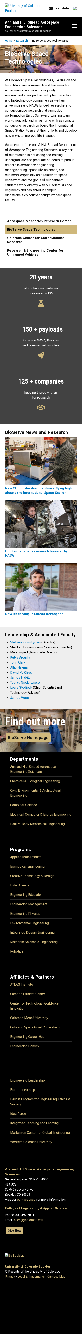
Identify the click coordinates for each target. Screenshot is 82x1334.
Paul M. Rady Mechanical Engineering (37, 824)
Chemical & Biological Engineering (35, 781)
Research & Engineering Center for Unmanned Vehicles (35, 252)
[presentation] (41, 461)
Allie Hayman (19, 667)
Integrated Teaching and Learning (34, 1123)
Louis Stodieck (21, 688)
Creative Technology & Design (32, 876)
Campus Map (56, 1276)
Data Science (19, 885)
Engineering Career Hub (27, 1037)
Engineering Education (26, 895)
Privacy (10, 1276)
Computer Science (23, 805)
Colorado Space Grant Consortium (35, 1027)
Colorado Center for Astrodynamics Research (36, 240)
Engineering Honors (24, 1046)
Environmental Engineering (29, 923)
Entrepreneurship (22, 1090)
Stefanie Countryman (25, 642)
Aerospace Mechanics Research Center (39, 221)
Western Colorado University (31, 1142)
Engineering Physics (25, 914)
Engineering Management (28, 904)
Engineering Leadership (27, 1080)
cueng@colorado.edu (28, 1220)
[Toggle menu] (74, 26)
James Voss (19, 698)
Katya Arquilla (20, 657)
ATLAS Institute (21, 985)
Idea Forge (18, 1114)
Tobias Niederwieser (25, 683)
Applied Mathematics (25, 857)
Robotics (16, 951)
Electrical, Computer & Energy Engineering (40, 814)
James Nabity (20, 677)
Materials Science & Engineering (34, 942)
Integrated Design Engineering (32, 932)
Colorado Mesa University (29, 1018)
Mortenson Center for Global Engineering (40, 1133)
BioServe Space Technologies (31, 230)
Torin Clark (17, 662)
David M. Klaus (21, 672)
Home (8, 40)
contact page (26, 1199)
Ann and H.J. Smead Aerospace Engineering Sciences (32, 24)
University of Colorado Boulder (27, 1266)
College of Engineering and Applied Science (28, 31)
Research (22, 40)
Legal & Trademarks (31, 1276)
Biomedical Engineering (27, 866)
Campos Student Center (27, 994)
